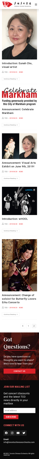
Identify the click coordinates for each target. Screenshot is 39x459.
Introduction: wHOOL (15, 218)
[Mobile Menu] (36, 4)
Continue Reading (11, 79)
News (21, 72)
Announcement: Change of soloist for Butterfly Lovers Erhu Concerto (19, 299)
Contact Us (19, 371)
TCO (5, 72)
